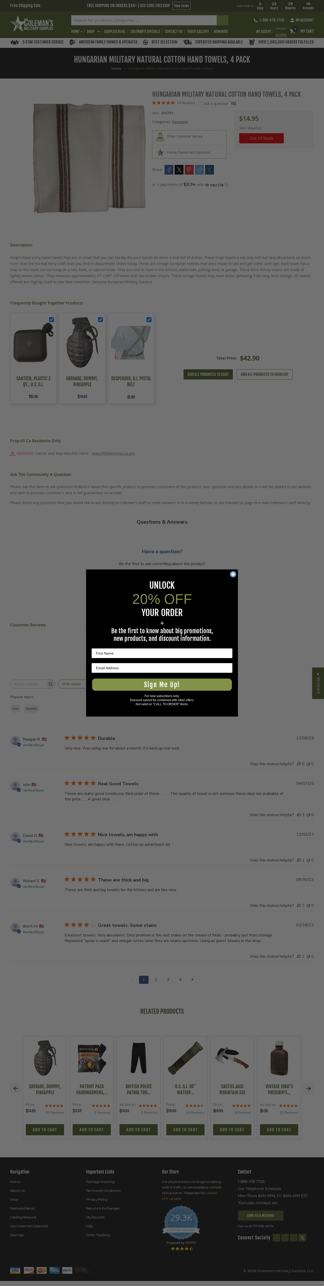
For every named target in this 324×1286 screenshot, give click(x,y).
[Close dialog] (233, 574)
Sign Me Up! (162, 685)
